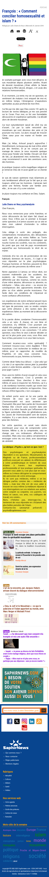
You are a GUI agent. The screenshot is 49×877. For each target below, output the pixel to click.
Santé (7, 787)
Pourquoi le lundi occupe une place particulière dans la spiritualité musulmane (24, 536)
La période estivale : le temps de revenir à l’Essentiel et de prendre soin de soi (30, 555)
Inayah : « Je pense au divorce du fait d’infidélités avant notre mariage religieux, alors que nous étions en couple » (24, 653)
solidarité (7, 861)
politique (10, 849)
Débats (7, 783)
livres (28, 841)
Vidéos (7, 790)
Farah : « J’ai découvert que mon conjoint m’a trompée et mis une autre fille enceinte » (23, 635)
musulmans (37, 845)
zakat (15, 861)
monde (40, 840)
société (37, 856)
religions (11, 856)
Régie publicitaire (12, 760)
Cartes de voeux (11, 813)
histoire (7, 835)
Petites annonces (11, 806)
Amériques (7, 830)
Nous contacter (11, 756)
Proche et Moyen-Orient (33, 850)
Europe (31, 830)
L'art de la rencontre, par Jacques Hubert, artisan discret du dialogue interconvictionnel (23, 589)
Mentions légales (12, 764)
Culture (8, 779)
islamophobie (9, 841)
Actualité (8, 776)
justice (21, 841)
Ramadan (8, 817)
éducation (21, 830)
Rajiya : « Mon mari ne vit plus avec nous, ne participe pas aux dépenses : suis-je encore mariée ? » (24, 659)
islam (40, 835)
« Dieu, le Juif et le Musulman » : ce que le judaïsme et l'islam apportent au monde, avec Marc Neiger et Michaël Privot (23, 609)
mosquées (9, 845)
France (41, 830)
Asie (14, 830)
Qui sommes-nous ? (13, 753)
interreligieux (23, 835)
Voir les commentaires (14, 523)
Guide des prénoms (12, 809)
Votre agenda (10, 802)
